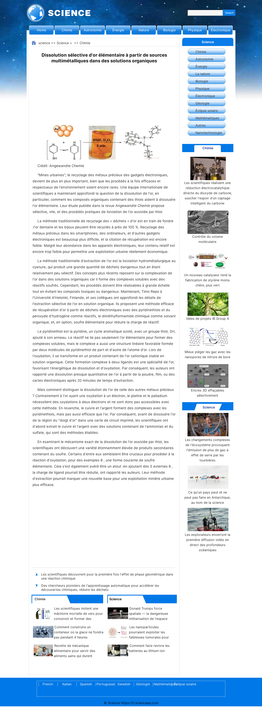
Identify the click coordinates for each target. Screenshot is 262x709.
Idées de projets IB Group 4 (207, 318)
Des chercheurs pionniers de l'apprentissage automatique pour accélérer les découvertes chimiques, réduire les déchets (100, 587)
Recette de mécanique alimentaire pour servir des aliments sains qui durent (74, 651)
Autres (200, 125)
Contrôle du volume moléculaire (207, 239)
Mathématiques (207, 118)
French (48, 684)
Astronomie (93, 30)
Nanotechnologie (208, 133)
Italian (66, 684)
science (44, 43)
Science (63, 43)
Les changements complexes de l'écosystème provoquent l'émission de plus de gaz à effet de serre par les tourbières (207, 450)
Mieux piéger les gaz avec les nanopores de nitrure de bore (207, 354)
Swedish (123, 684)
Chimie (67, 30)
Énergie (118, 30)
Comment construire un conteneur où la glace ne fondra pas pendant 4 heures (78, 632)
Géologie (202, 103)
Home (41, 30)
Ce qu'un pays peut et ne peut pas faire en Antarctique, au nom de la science (207, 497)
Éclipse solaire (206, 111)
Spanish (86, 684)
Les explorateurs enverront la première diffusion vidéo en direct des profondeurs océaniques (207, 542)
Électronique (220, 30)
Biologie (169, 30)
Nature (144, 30)
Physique (195, 30)
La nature (202, 74)
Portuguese (105, 684)
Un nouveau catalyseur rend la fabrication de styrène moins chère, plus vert (207, 280)
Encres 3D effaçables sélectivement (207, 392)
